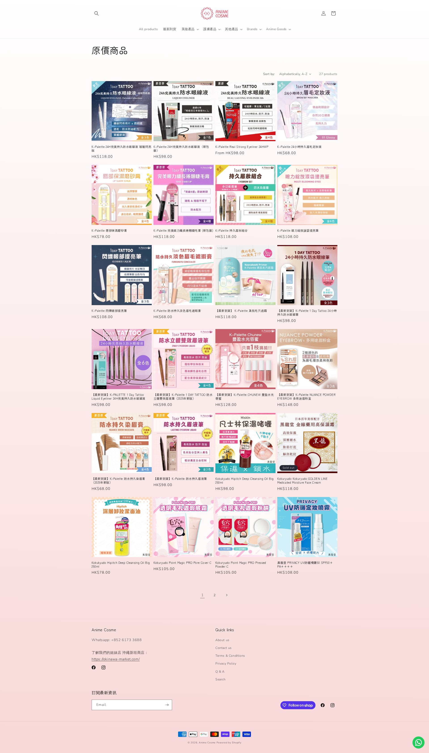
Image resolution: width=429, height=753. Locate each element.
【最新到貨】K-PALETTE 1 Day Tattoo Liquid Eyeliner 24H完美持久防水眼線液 (118, 397)
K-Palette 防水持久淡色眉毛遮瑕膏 (177, 311)
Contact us (223, 648)
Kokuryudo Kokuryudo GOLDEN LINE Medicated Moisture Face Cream (302, 481)
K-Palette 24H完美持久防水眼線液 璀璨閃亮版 (121, 149)
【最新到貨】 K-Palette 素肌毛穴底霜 (241, 311)
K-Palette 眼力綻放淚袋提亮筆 (298, 231)
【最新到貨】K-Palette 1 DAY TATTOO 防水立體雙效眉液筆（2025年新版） (183, 397)
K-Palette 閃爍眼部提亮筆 (109, 311)
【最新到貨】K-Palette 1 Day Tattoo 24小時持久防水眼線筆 (307, 313)
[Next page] (226, 595)
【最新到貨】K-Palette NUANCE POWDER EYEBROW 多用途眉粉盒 (306, 397)
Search (220, 679)
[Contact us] (418, 742)
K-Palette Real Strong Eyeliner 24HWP (242, 147)
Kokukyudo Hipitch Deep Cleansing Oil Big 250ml (244, 481)
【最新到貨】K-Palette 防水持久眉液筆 (180, 479)
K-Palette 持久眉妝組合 (231, 231)
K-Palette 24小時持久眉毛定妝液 (299, 147)
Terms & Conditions (230, 656)
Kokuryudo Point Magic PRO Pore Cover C (183, 563)
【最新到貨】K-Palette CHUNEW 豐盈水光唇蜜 (244, 397)
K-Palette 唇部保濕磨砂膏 (109, 231)
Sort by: (269, 74)
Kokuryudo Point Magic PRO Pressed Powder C (240, 564)
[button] (96, 13)
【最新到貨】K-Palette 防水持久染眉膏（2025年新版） (118, 481)
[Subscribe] (167, 705)
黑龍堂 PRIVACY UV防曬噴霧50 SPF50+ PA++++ (305, 564)
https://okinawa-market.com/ (116, 659)
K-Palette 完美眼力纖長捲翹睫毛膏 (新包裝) (183, 231)
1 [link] (202, 595)
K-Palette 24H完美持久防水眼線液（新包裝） (181, 149)
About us (222, 640)
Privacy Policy (225, 663)
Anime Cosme (207, 742)
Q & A (220, 671)
